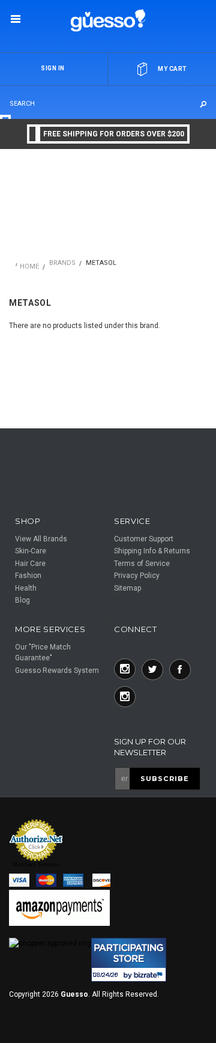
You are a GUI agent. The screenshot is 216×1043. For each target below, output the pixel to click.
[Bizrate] (25, 1036)
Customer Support (143, 539)
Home (29, 266)
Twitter (152, 669)
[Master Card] (49, 881)
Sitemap (127, 588)
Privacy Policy (137, 575)
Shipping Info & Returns (152, 551)
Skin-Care (30, 551)
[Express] (75, 881)
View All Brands (41, 539)
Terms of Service (142, 563)
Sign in (53, 68)
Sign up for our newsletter (150, 747)
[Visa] (22, 881)
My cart (172, 68)
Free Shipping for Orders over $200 (113, 134)
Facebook (180, 669)
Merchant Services (36, 865)
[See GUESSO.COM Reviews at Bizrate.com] (128, 960)
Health (26, 588)
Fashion (28, 575)
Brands (62, 263)
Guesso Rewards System (57, 670)
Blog (22, 600)
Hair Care (30, 563)
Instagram (125, 669)
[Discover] (102, 881)
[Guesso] (108, 19)
